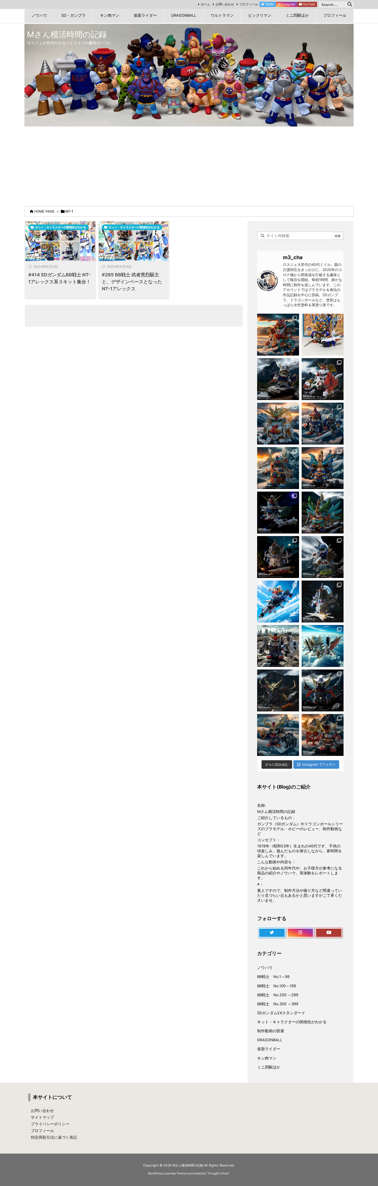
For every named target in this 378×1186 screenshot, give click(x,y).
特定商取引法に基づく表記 (54, 1137)
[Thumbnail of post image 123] (133, 241)
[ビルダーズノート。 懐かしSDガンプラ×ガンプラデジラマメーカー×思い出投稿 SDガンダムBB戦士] (278, 335)
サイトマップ (42, 1117)
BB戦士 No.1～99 (273, 976)
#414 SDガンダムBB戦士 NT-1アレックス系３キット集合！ (59, 278)
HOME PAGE (44, 211)
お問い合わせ (224, 4)
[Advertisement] (189, 165)
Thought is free (218, 1173)
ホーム (205, 4)
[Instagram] (300, 933)
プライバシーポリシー (50, 1124)
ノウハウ (265, 967)
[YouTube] (328, 933)
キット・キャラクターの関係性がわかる (60, 227)
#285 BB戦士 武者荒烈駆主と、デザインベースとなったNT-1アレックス (132, 281)
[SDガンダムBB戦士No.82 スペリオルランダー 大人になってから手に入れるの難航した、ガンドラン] (323, 335)
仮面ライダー (268, 1049)
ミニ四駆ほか (268, 1067)
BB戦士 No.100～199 (276, 986)
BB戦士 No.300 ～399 (277, 1004)
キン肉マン (266, 1058)
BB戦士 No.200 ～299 (277, 995)
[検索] (350, 5)
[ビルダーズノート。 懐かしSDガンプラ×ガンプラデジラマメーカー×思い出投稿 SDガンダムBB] (278, 735)
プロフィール (248, 4)
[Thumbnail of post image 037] (60, 241)
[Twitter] (271, 933)
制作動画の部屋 (270, 1031)
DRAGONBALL (269, 1040)
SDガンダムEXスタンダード (281, 1013)
